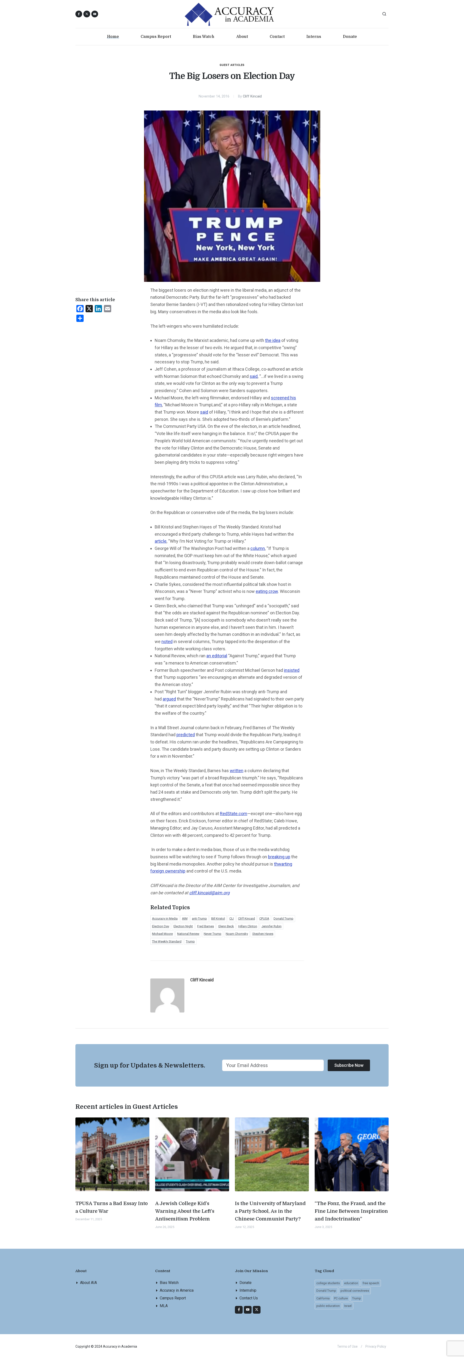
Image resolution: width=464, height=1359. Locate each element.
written (236, 770)
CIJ (231, 918)
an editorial (216, 655)
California (323, 1298)
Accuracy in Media (165, 918)
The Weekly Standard (166, 941)
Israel (348, 1306)
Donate (245, 1282)
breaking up (279, 856)
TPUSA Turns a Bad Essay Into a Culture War (111, 1207)
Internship (247, 1290)
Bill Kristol (218, 918)
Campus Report (173, 1298)
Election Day (160, 926)
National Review (188, 934)
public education (328, 1306)
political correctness (355, 1290)
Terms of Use (347, 1346)
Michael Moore (162, 934)
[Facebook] (239, 1310)
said (254, 376)
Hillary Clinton (247, 926)
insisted (291, 670)
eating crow (267, 591)
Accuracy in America (177, 1290)
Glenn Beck (226, 926)
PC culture (341, 1298)
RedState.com (233, 813)
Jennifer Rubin (271, 926)
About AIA (88, 1282)
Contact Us (248, 1298)
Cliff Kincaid (252, 96)
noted (167, 641)
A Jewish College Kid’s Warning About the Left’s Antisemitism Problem (184, 1211)
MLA (164, 1306)
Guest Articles (232, 65)
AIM (185, 918)
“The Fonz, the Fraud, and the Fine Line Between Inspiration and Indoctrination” (351, 1211)
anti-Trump (199, 918)
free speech (370, 1283)
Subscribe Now (348, 1065)
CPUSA (264, 918)
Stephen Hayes (262, 934)
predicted (185, 734)
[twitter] (257, 1310)
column (257, 548)
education (351, 1283)
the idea (272, 340)
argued (169, 698)
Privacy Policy (375, 1346)
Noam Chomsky (237, 934)
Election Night (183, 926)
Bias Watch (169, 1282)
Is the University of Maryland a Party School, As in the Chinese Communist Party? (270, 1211)
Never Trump (212, 934)
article (161, 541)
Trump (190, 941)
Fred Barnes (205, 926)
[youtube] (94, 14)
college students (328, 1283)
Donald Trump (283, 918)
